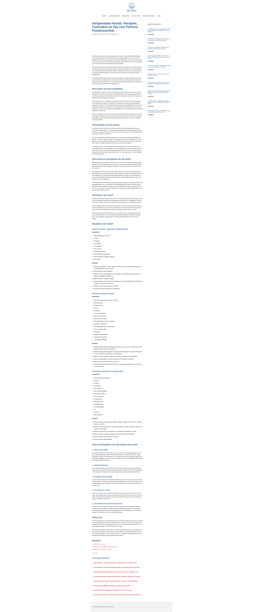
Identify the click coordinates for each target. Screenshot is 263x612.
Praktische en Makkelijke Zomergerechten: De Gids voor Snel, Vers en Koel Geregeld (159, 39)
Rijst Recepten (136, 16)
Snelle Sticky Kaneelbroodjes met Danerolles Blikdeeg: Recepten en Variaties (117, 576)
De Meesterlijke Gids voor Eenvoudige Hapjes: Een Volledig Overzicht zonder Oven (159, 111)
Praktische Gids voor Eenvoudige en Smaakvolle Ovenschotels (158, 74)
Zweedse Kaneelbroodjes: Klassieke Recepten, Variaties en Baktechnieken (116, 581)
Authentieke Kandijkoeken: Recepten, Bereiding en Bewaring (112, 586)
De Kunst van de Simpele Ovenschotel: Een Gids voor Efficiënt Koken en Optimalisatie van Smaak (159, 57)
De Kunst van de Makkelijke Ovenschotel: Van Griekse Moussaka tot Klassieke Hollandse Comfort (159, 92)
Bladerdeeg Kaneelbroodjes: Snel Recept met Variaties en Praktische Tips (116, 572)
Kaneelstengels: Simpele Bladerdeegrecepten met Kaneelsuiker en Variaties (117, 567)
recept (104, 16)
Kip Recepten (125, 16)
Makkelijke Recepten (149, 16)
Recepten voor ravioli (100, 544)
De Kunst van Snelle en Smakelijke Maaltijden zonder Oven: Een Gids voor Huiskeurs (159, 66)
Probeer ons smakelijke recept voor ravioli (106, 546)
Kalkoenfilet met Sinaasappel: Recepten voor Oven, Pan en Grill (113, 590)
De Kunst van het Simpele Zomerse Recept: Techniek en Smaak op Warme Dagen (158, 48)
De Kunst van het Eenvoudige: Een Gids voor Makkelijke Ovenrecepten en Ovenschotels (158, 83)
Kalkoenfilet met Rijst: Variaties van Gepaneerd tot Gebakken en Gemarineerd (117, 595)
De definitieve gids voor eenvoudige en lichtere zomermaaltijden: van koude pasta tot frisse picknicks (159, 30)
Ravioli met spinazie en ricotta (102, 549)
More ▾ (159, 16)
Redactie (102, 34)
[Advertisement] (117, 45)
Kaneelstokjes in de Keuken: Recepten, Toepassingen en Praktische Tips (115, 563)
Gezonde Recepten (114, 16)
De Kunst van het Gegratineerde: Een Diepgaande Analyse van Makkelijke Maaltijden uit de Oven (159, 102)
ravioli (95, 553)
